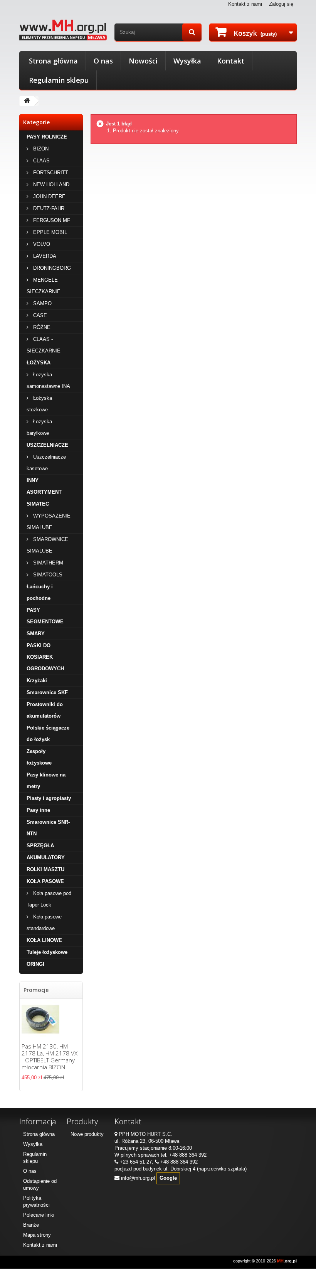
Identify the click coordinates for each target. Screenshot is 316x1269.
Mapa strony (37, 1235)
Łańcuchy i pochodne (40, 592)
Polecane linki (38, 1215)
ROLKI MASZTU (45, 869)
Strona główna (53, 60)
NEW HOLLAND (50, 184)
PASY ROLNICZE (47, 137)
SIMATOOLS (47, 575)
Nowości (143, 60)
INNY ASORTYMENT (44, 486)
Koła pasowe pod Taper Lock (49, 899)
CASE (39, 315)
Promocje (36, 989)
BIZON (40, 149)
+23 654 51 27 (136, 1162)
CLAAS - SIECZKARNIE (44, 345)
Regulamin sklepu (59, 80)
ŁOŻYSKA (38, 363)
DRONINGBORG (51, 268)
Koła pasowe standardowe (44, 922)
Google (168, 1178)
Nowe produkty (87, 1134)
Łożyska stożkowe (39, 403)
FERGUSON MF (51, 220)
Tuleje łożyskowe (47, 952)
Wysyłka (187, 60)
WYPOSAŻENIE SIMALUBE (49, 521)
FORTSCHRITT (50, 172)
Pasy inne (38, 810)
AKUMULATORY (46, 857)
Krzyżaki (37, 680)
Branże (31, 1225)
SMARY (36, 633)
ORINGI (35, 964)
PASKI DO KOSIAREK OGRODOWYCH (45, 657)
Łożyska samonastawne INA (48, 380)
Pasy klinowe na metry (46, 780)
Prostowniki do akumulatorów (45, 710)
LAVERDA (44, 256)
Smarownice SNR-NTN (48, 828)
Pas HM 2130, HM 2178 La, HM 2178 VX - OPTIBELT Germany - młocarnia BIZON (50, 1056)
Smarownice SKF (47, 692)
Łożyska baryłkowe (39, 427)
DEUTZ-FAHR (48, 208)
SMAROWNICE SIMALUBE (47, 545)
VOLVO (41, 244)
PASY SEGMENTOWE (45, 615)
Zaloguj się (281, 4)
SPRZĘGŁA (40, 845)
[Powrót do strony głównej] (27, 101)
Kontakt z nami (245, 4)
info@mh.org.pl (138, 1178)
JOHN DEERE (49, 196)
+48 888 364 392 (188, 1155)
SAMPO (42, 303)
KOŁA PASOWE (45, 881)
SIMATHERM (47, 563)
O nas (103, 60)
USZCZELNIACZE (47, 445)
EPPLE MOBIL (49, 232)
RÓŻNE (41, 327)
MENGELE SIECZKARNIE (44, 285)
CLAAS (41, 161)
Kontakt (230, 60)
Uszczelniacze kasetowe (46, 462)
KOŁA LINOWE (44, 940)
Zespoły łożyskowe (39, 757)
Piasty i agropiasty (49, 798)
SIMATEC (38, 504)
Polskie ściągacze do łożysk (48, 733)
